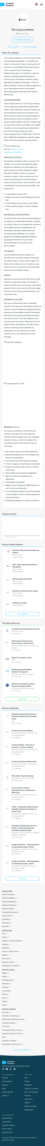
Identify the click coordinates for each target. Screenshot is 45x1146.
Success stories (7, 1129)
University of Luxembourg (11, 1016)
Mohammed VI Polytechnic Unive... (14, 1019)
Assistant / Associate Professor (13, 941)
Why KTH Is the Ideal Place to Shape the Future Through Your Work (23, 685)
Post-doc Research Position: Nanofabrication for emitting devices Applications (23, 790)
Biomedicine (7, 923)
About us (5, 1085)
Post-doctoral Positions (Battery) (22, 731)
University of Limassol (19, 603)
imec (4, 1037)
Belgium (6, 973)
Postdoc (6, 937)
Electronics (6, 926)
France (5, 1005)
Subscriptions (6, 1122)
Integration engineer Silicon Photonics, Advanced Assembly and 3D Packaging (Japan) (24, 716)
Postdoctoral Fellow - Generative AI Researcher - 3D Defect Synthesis (23, 746)
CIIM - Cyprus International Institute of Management (24, 566)
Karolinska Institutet (9, 1023)
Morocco (6, 994)
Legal (3, 1140)
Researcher (7, 948)
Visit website (14, 47)
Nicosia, (21, 34)
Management (29, 1110)
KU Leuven (6, 1012)
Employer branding (8, 1125)
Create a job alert (7, 1092)
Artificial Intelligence (9, 898)
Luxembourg (7, 991)
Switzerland (7, 984)
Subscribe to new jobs (23, 40)
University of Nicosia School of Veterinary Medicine (25, 551)
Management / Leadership (11, 966)
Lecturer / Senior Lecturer (11, 951)
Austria (5, 998)
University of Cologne (10, 1041)
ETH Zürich (6, 1026)
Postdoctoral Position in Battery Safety (24, 761)
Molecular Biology (9, 909)
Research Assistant (31, 1106)
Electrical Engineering (10, 901)
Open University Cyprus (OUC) (22, 579)
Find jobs (5, 1078)
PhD (4, 934)
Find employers (7, 1081)
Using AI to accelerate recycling (22, 657)
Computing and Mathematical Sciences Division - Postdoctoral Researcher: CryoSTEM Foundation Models (24, 828)
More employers (22, 614)
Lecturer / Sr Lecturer (31, 1088)
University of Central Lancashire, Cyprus (25, 591)
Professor (6, 944)
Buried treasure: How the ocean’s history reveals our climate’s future (23, 642)
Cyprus (26, 34)
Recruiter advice (7, 1132)
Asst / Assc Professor (31, 1092)
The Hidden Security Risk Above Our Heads (26, 629)
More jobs (22, 879)
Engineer (5, 955)
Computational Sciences (11, 912)
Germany (6, 987)
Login (3, 1088)
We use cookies (10, 1140)
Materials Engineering (10, 905)
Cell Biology (7, 919)
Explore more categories (22, 1050)
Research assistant (9, 962)
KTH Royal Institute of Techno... (13, 1030)
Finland (5, 1001)
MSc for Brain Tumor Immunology (22, 776)
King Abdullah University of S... (12, 1044)
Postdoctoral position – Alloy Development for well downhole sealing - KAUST (25, 846)
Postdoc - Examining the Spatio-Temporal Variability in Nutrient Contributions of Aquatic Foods (25, 809)
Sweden (6, 976)
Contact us (5, 1096)
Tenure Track (7, 958)
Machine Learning (9, 894)
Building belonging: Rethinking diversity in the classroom (21, 670)
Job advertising (7, 1118)
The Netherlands (8, 980)
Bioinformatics (8, 916)
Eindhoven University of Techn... (13, 1033)
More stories (23, 699)
